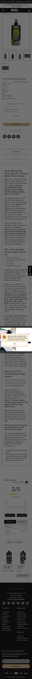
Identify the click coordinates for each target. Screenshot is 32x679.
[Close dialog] (31, 328)
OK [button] (15, 344)
